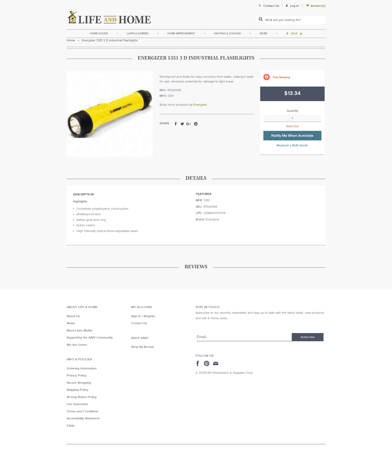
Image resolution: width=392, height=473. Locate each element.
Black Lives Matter (80, 331)
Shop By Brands (142, 347)
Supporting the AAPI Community (90, 338)
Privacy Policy (76, 375)
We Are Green (77, 345)
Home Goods (99, 33)
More (263, 33)
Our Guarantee (77, 404)
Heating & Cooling (227, 33)
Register (149, 316)
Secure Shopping (79, 383)
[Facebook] (198, 363)
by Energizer (198, 105)
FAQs (71, 426)
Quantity (292, 110)
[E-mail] (216, 363)
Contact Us (139, 323)
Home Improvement (181, 33)
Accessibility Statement (83, 418)
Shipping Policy (77, 390)
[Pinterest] (207, 363)
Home (71, 40)
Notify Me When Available (292, 135)
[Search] (260, 19)
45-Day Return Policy (82, 397)
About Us (73, 316)
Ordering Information (82, 368)
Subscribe (308, 337)
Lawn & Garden (138, 33)
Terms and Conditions (82, 411)
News (71, 323)
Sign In (136, 316)
